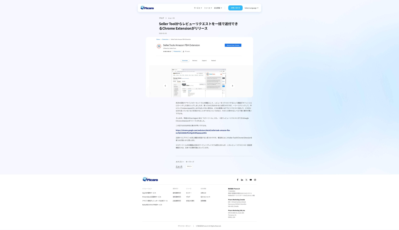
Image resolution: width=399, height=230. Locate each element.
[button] (198, 7)
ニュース (171, 18)
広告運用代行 (177, 201)
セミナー (188, 193)
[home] (147, 8)
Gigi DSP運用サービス (149, 193)
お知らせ (203, 193)
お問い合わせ (235, 8)
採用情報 (203, 201)
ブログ (161, 18)
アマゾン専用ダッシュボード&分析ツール (155, 201)
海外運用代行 (177, 197)
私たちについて (205, 197)
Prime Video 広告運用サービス (151, 197)
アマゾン (189, 166)
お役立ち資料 (190, 201)
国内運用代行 (177, 193)
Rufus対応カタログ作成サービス (152, 205)
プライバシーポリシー (184, 226)
